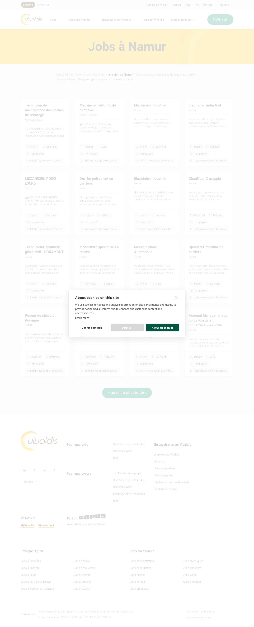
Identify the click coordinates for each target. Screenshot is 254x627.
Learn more (82, 317)
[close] (176, 297)
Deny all (127, 327)
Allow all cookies (162, 327)
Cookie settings (92, 327)
